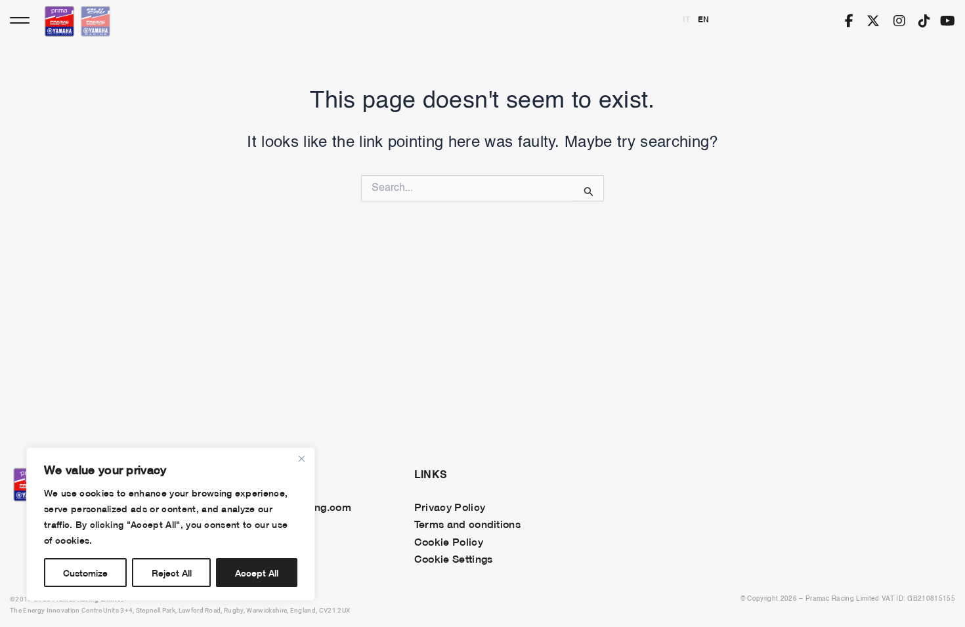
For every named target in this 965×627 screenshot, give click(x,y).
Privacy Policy (449, 506)
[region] (170, 524)
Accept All (256, 572)
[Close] (301, 458)
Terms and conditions (467, 523)
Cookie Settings (453, 558)
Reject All (172, 572)
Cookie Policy (448, 541)
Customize (85, 572)
